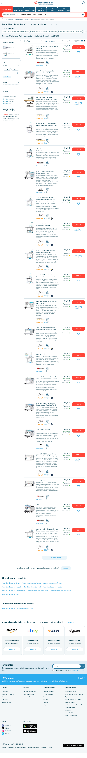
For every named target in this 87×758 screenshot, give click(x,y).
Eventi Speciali (48, 694)
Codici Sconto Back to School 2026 (75, 694)
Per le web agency (28, 694)
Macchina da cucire (8, 609)
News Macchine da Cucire (73, 699)
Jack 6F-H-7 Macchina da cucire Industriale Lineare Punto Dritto (46, 276)
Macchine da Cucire (28, 19)
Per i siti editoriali (28, 697)
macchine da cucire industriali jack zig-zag (16, 31)
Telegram (7, 733)
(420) (45, 118)
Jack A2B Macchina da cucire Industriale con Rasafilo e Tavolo (46, 328)
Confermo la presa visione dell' (70, 670)
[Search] (83, 14)
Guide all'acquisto (70, 702)
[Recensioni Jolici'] (39, 92)
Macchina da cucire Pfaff (32, 587)
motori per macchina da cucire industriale (44, 31)
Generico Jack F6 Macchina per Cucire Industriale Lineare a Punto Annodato (46, 125)
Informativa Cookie (33, 748)
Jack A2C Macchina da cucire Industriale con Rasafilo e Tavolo (46, 404)
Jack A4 (38, 504)
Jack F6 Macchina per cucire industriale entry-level (45, 172)
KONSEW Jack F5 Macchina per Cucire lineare (46, 302)
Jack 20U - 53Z (41, 480)
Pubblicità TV (69, 713)
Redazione (5, 697)
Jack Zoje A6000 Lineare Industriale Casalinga (47, 47)
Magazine (67, 697)
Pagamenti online (70, 707)
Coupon (46, 699)
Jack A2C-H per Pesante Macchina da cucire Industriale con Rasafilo (47, 378)
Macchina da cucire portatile (52, 587)
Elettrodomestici (9, 19)
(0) (44, 65)
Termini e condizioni (8, 748)
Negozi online (48, 705)
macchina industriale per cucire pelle (71, 31)
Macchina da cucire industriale (37, 591)
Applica (7, 77)
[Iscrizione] (83, 666)
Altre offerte (76, 77)
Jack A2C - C (40, 354)
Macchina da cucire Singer (11, 583)
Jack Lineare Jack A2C (43, 429)
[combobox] (10, 14)
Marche (46, 702)
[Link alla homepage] (2, 19)
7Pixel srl (6, 744)
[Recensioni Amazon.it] (39, 118)
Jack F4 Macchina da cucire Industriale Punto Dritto (45, 72)
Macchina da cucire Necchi (31, 583)
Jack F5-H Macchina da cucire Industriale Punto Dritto (45, 251)
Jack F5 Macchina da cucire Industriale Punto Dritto (45, 225)
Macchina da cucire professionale (13, 591)
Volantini (46, 697)
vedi (78, 47)
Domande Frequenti (8, 694)
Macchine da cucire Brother (52, 583)
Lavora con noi (6, 702)
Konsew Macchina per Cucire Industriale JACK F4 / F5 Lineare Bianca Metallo (46, 98)
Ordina (41, 41)
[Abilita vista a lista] (82, 41)
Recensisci (39, 65)
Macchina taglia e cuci (25, 609)
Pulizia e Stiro (18, 19)
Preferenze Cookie (46, 748)
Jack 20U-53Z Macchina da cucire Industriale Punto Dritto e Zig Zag (46, 455)
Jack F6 (38, 148)
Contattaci (5, 699)
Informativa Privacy (79, 670)
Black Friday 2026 (70, 691)
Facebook (7, 725)
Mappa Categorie (49, 691)
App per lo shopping (71, 715)
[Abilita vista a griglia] (84, 41)
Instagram (7, 731)
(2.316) (46, 92)
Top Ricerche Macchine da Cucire (75, 705)
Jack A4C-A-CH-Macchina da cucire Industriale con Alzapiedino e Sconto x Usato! (47, 530)
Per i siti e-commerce (29, 691)
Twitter (6, 728)
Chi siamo (5, 691)
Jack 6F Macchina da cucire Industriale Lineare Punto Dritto (45, 198)
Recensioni (68, 710)
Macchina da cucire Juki (10, 594)
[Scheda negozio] (40, 62)
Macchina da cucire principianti (60, 591)
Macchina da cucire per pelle (11, 587)
